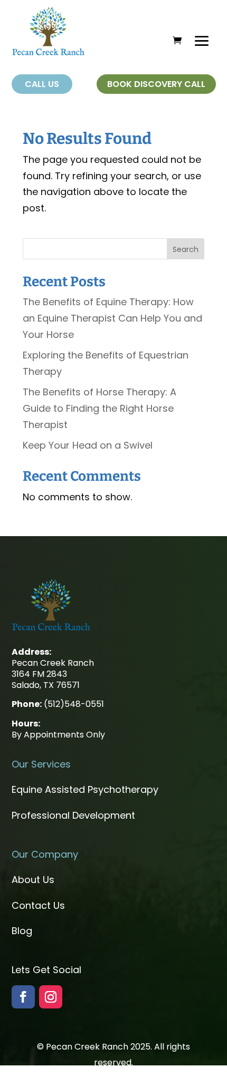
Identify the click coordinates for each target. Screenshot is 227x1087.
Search (185, 249)
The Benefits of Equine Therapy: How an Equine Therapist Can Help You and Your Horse (112, 318)
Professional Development (73, 815)
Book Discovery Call (156, 84)
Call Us (42, 84)
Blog (22, 930)
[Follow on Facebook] (23, 996)
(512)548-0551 (74, 704)
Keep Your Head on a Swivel (88, 445)
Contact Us (38, 905)
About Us (33, 879)
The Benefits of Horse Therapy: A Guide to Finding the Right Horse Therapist (99, 408)
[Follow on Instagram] (50, 996)
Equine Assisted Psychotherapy (85, 789)
